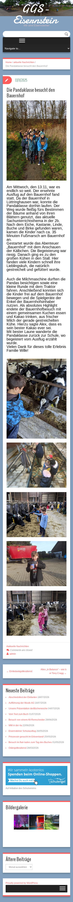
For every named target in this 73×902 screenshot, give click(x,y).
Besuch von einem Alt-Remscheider (27, 719)
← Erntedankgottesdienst (19, 671)
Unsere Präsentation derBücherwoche (28, 708)
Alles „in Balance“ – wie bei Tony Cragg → (53, 671)
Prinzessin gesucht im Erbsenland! (26, 736)
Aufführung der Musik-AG (21, 703)
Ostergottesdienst (17, 748)
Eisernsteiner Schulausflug (22, 731)
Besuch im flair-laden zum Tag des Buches (30, 742)
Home (9, 62)
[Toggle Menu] (22, 41)
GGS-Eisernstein (35, 14)
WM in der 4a (15, 725)
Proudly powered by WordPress (22, 883)
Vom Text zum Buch (18, 714)
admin (13, 654)
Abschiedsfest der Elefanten (23, 697)
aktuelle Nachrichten (23, 62)
